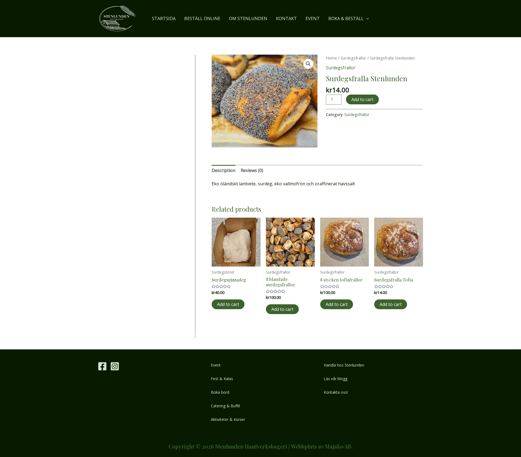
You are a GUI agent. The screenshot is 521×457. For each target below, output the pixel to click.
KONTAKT (286, 18)
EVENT (313, 18)
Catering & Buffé (225, 405)
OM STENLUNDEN (248, 18)
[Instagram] (114, 366)
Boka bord (220, 392)
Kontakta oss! (336, 392)
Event (216, 365)
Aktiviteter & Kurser (228, 419)
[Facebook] (102, 366)
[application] (366, 19)
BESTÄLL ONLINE (202, 18)
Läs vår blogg (335, 378)
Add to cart (362, 99)
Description (223, 170)
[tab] (223, 170)
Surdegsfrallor (353, 58)
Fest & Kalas (222, 378)
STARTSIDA (164, 18)
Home (331, 58)
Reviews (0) (252, 170)
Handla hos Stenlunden (344, 365)
